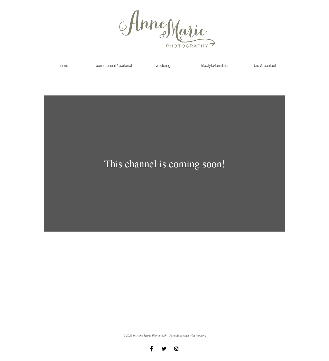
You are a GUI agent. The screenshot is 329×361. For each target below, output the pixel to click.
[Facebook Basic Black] (151, 348)
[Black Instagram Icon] (176, 348)
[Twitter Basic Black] (164, 348)
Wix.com (201, 335)
